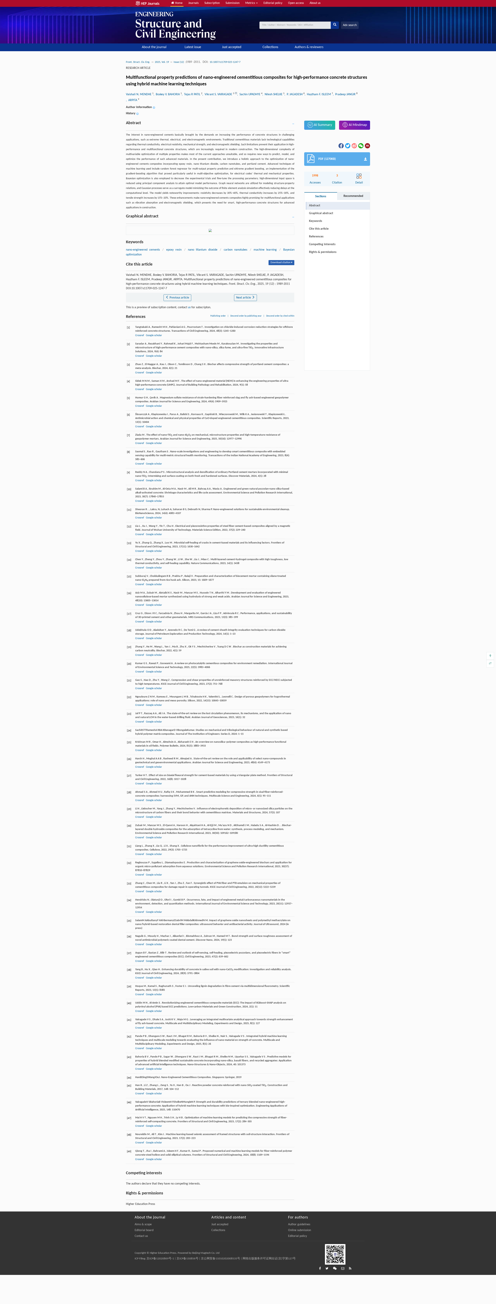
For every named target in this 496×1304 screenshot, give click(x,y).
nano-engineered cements (143, 249)
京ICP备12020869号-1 (160, 1258)
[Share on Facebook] (341, 145)
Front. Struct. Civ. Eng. (138, 62)
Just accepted (231, 47)
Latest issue (193, 47)
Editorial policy (273, 3)
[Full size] (490, 664)
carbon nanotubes (235, 249)
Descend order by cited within (280, 316)
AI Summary (322, 125)
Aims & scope (143, 1224)
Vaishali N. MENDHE (139, 94)
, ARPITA (132, 100)
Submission (232, 3)
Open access (296, 3)
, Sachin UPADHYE (249, 94)
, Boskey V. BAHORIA (167, 94)
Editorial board (144, 1230)
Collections (270, 47)
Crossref (139, 335)
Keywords (315, 221)
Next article (244, 297)
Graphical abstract (321, 213)
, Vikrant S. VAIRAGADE (217, 94)
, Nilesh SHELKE (272, 94)
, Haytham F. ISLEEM (318, 94)
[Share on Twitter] (347, 145)
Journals (193, 3)
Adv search (350, 25)
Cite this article (319, 228)
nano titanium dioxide (202, 249)
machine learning (265, 249)
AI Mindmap (357, 125)
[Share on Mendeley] (367, 145)
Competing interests (322, 244)
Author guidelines (299, 1224)
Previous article (179, 297)
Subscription (212, 3)
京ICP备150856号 (187, 1258)
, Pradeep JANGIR (344, 94)
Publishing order (218, 316)
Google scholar (154, 335)
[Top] (490, 656)
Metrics (250, 3)
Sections (320, 196)
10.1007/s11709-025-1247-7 (225, 62)
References (316, 236)
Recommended (353, 196)
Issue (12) (179, 62)
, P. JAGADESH (293, 94)
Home (178, 3)
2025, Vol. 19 (162, 62)
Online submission (299, 1230)
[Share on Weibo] (354, 145)
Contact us (141, 1236)
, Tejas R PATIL (191, 94)
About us (315, 3)
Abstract (314, 205)
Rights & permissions (322, 252)
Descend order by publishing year (246, 316)
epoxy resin (174, 249)
